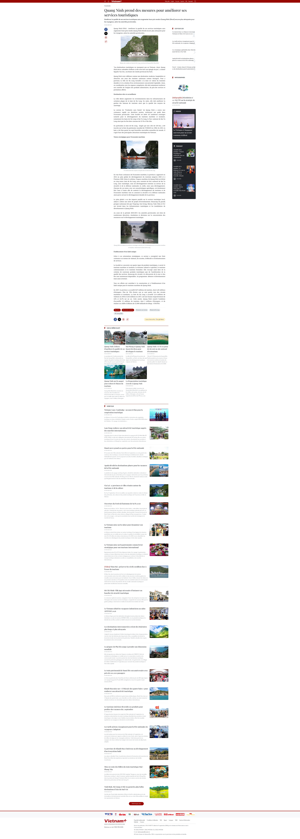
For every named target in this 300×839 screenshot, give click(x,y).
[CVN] (158, 814)
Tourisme (107, 6)
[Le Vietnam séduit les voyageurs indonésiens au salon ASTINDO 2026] (159, 613)
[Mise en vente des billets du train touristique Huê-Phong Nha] (159, 772)
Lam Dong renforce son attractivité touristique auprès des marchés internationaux (125, 429)
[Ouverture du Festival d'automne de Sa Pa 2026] (159, 508)
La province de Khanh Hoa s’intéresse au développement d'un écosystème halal (126, 749)
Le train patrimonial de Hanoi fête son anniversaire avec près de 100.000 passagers (126, 671)
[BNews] (129, 814)
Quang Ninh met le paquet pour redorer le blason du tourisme (114, 383)
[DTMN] (168, 814)
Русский (190, 1)
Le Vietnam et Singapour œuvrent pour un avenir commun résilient (182, 132)
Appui (165, 820)
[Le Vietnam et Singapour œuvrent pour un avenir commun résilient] (184, 121)
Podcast (179, 146)
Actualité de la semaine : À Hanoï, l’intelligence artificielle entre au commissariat (178, 153)
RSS (161, 820)
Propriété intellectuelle (139, 820)
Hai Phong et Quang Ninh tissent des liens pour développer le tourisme (135, 348)
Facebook (106, 29)
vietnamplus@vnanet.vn (144, 832)
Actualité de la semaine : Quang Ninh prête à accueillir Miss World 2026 (179, 188)
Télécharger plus (136, 803)
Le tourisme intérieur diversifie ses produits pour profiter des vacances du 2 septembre (123, 708)
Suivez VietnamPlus (150, 319)
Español (182, 1)
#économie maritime (128, 310)
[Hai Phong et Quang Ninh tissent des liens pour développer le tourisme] (136, 337)
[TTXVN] (108, 814)
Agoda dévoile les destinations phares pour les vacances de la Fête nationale (125, 466)
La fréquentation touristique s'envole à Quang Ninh (136, 382)
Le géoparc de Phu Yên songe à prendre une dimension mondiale (125, 648)
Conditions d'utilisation (152, 820)
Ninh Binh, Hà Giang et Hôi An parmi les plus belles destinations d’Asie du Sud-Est (124, 788)
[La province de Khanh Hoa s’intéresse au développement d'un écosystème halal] (159, 753)
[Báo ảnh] (180, 814)
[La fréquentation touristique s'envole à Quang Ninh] (136, 372)
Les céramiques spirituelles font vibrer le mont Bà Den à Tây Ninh (183, 51)
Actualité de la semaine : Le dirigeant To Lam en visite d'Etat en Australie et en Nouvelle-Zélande (179, 171)
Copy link (106, 41)
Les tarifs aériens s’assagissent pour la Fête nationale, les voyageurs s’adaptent (126, 728)
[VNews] (116, 814)
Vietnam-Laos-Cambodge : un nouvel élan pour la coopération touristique (123, 411)
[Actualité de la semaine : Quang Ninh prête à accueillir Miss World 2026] (191, 188)
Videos (178, 111)
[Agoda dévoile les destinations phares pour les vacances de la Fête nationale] (159, 470)
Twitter (106, 33)
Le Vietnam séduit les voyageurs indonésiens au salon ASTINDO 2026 (124, 609)
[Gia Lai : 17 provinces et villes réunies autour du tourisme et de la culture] (159, 490)
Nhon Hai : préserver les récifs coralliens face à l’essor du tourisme (125, 567)
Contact (142, 822)
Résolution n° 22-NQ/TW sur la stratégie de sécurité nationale (183, 100)
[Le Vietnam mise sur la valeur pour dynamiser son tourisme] (159, 530)
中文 (186, 1)
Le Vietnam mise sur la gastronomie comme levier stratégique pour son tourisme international (123, 546)
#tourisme (117, 310)
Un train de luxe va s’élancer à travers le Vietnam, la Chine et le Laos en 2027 (183, 33)
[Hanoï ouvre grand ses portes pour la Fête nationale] (159, 453)
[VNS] (147, 814)
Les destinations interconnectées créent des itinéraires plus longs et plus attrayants (125, 628)
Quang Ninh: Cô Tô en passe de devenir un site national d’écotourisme (157, 348)
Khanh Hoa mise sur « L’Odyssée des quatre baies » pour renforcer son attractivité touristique (126, 689)
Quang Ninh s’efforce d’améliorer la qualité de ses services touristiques (114, 348)
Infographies (180, 77)
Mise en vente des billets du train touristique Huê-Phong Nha (123, 768)
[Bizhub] (136, 814)
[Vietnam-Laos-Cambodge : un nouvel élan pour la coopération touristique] (159, 415)
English (172, 1)
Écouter (179, 160)
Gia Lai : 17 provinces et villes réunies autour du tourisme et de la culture (122, 486)
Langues (171, 820)
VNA (176, 820)
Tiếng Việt (167, 1)
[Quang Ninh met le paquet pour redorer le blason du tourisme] (114, 372)
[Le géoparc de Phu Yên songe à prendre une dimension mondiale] (159, 651)
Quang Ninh (119, 313)
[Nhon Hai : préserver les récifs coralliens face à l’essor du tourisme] (159, 571)
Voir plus (110, 406)
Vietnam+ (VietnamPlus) (117, 1)
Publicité (136, 822)
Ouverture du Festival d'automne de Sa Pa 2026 (122, 503)
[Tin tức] (122, 814)
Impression (106, 37)
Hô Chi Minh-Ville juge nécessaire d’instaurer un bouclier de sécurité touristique (123, 591)
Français (177, 1)
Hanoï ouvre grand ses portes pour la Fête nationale (124, 448)
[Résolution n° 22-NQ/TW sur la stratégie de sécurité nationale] (184, 88)
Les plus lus (179, 28)
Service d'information (184, 820)
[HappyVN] (191, 814)
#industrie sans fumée (141, 310)
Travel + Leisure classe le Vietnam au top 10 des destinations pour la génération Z (183, 68)
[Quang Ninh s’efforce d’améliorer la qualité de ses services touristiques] (114, 337)
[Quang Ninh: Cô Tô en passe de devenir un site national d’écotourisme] (157, 337)
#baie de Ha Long (154, 310)
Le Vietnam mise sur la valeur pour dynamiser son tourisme (123, 526)
